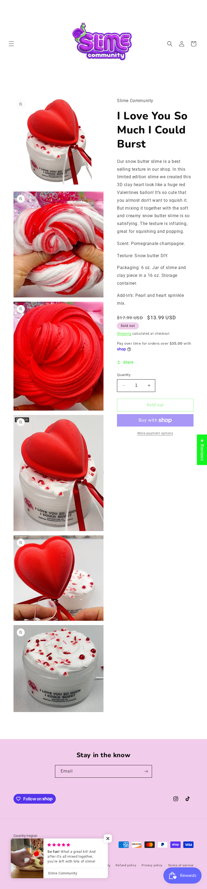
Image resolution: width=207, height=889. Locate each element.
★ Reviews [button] (202, 450)
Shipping (124, 334)
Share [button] (128, 362)
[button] (11, 44)
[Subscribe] (146, 771)
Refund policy (126, 865)
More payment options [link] (155, 433)
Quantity (123, 375)
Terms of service (181, 865)
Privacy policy (152, 865)
